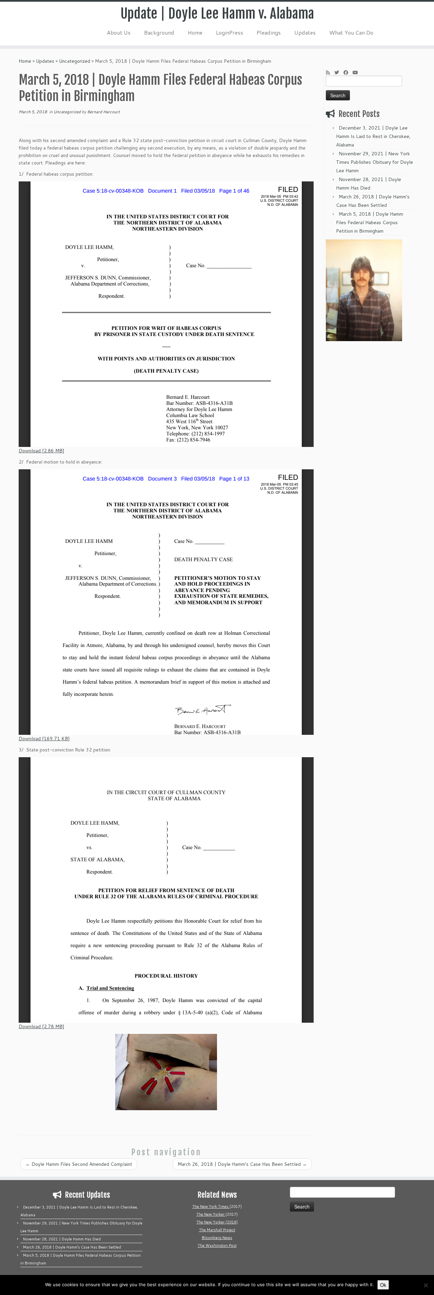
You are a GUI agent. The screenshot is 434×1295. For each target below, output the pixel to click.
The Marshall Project (217, 1230)
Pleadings (269, 32)
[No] (425, 1285)
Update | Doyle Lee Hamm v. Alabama (217, 13)
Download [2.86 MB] (41, 450)
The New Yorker (210, 1214)
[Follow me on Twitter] (338, 72)
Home (195, 32)
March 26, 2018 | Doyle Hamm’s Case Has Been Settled (242, 1164)
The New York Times (211, 1206)
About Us (119, 32)
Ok (383, 1284)
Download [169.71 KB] (44, 738)
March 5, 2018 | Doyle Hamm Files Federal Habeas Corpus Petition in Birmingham (369, 222)
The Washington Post (217, 1245)
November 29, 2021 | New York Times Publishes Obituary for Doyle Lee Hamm (374, 162)
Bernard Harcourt (103, 112)
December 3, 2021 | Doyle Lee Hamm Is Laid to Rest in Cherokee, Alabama (373, 136)
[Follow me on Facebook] (348, 72)
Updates (305, 32)
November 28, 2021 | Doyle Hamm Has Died (62, 1239)
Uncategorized (74, 61)
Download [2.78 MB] (41, 1026)
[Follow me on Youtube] (357, 72)
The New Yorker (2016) (217, 1222)
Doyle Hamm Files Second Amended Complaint (78, 1164)
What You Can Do (351, 32)
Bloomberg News (217, 1237)
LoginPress (229, 32)
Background (159, 32)
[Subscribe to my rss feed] (330, 72)
